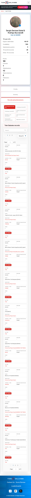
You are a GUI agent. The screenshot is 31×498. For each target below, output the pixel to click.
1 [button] (7, 135)
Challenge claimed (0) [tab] (21, 107)
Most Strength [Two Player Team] (12, 155)
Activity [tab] (15, 94)
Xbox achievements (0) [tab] (20, 115)
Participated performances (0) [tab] (8, 119)
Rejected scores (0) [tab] (20, 119)
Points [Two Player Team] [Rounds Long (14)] (14, 251)
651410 (6, 352)
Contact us (11, 482)
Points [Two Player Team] (10, 187)
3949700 (7, 384)
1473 (6, 448)
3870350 (7, 416)
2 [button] (9, 135)
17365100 (7, 223)
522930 (6, 191)
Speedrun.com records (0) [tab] (8, 115)
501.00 (6, 159)
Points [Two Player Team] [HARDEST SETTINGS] (15, 347)
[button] (5, 138)
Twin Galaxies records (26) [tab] (9, 107)
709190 (6, 256)
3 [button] (17, 465)
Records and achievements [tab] (15, 100)
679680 (6, 288)
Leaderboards (16, 486)
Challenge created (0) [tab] (9, 111)
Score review (20, 482)
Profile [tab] (15, 89)
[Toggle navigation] (28, 2)
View (6, 173)
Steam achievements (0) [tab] (21, 111)
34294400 (7, 320)
